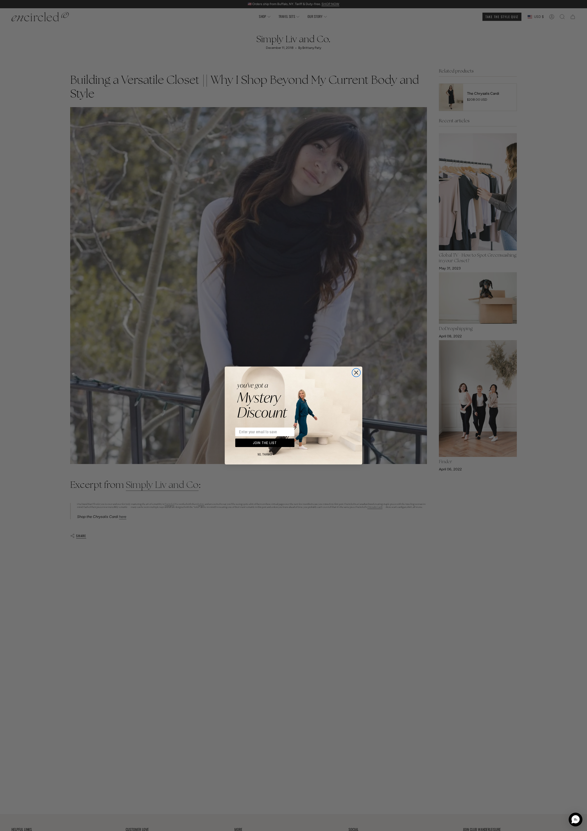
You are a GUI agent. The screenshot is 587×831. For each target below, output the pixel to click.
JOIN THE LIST (265, 442)
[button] (575, 819)
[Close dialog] (356, 372)
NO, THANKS (265, 455)
